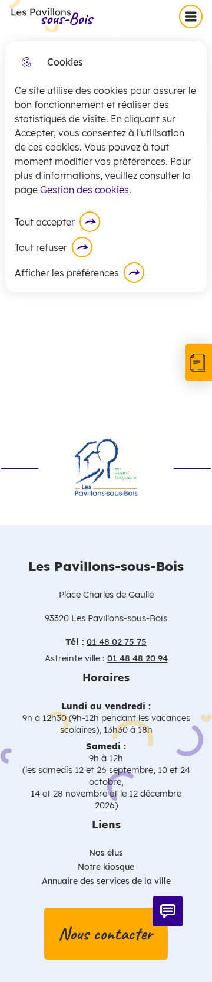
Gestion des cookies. (85, 189)
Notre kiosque (106, 867)
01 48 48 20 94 (137, 658)
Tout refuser (41, 247)
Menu (193, 16)
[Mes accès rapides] (199, 362)
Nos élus (106, 852)
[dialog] (106, 166)
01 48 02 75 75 (117, 641)
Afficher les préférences (67, 273)
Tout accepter (45, 222)
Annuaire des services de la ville (106, 881)
